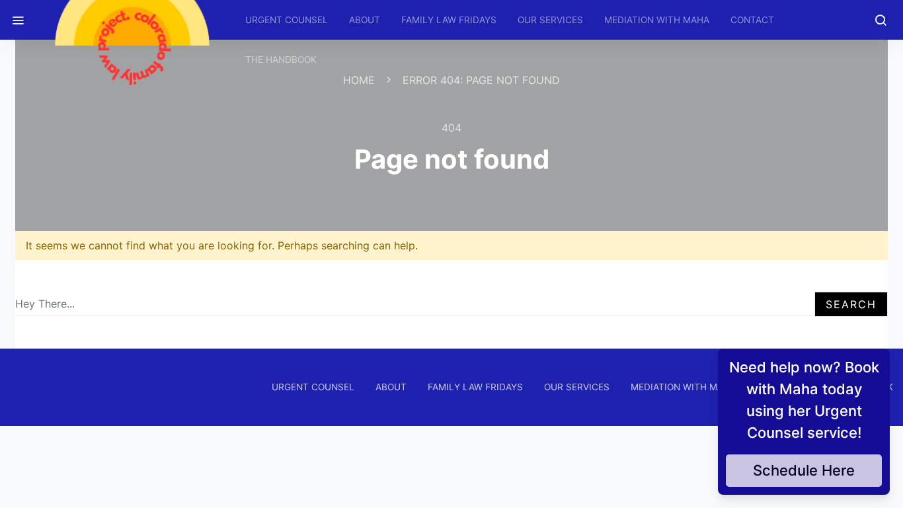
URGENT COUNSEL (286, 20)
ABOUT (364, 20)
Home (359, 80)
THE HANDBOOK (281, 59)
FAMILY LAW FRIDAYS (448, 20)
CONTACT (752, 20)
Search (851, 304)
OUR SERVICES (550, 20)
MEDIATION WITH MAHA (656, 20)
